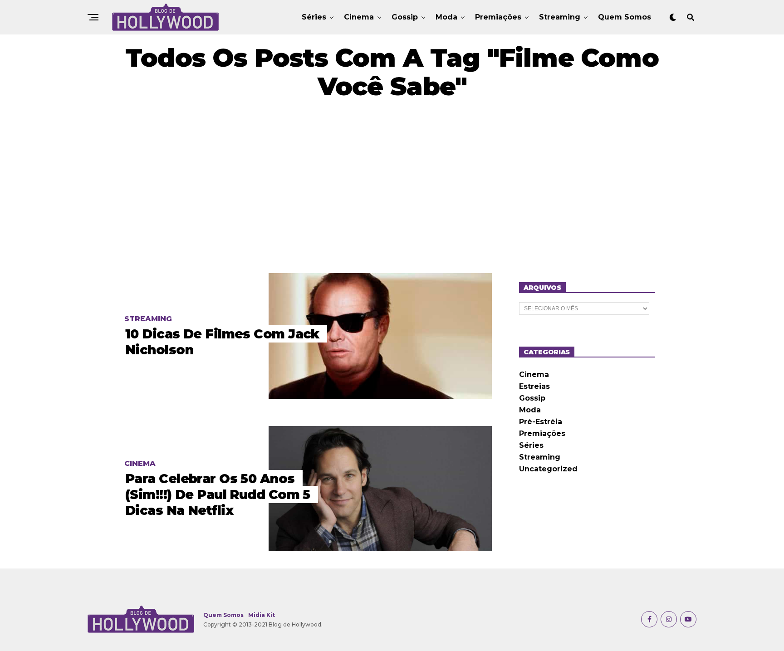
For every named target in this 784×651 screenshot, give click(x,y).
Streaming (559, 17)
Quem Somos (624, 17)
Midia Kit (261, 615)
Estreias (534, 386)
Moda (446, 17)
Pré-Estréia (540, 421)
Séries (314, 17)
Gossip (405, 17)
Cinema (359, 17)
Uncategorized (548, 469)
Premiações (498, 17)
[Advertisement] (392, 186)
